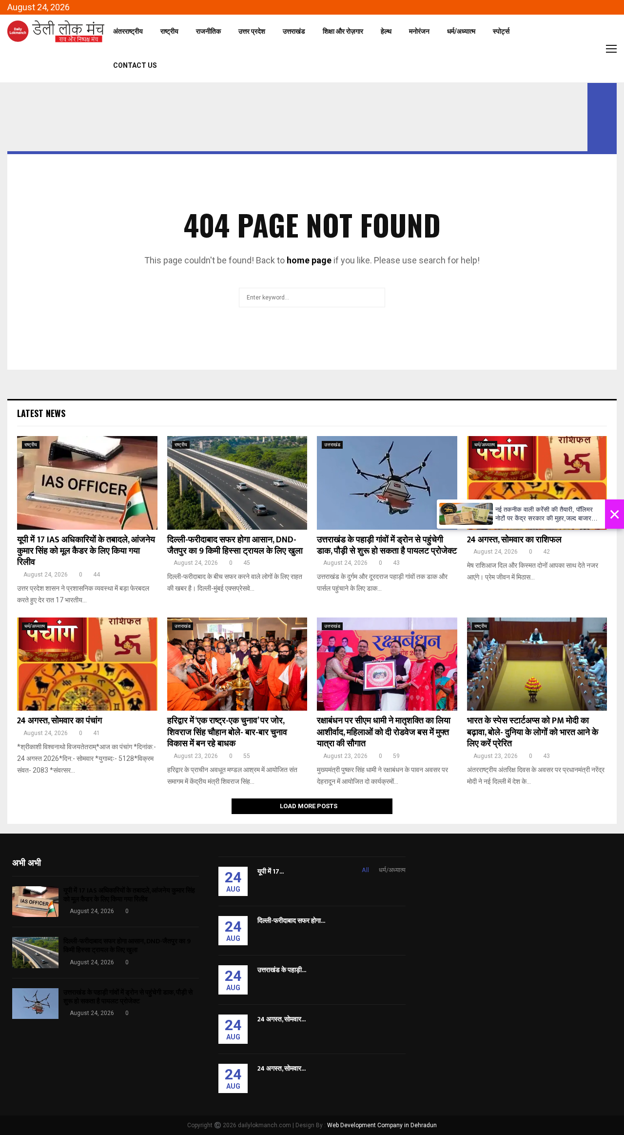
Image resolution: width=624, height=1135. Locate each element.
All (365, 870)
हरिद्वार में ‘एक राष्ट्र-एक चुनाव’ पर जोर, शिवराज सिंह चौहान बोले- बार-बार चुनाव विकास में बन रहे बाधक (227, 732)
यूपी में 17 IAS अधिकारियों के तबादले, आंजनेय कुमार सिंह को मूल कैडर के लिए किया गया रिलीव (86, 551)
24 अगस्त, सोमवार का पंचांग (59, 721)
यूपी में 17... (270, 871)
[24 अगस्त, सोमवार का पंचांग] (87, 664)
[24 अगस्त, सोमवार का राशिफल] (537, 483)
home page (309, 260)
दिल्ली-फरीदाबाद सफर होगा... (291, 920)
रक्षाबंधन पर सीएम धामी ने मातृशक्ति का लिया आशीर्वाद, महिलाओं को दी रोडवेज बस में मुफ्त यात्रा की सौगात (383, 732)
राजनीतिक (208, 31)
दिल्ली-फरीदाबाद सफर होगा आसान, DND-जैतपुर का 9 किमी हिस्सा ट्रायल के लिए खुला (235, 545)
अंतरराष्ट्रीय (128, 31)
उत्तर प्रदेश (251, 31)
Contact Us (135, 65)
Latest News (41, 413)
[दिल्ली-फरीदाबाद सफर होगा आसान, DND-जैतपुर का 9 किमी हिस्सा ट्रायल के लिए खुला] (237, 483)
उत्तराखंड (294, 31)
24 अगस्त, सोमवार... (281, 1019)
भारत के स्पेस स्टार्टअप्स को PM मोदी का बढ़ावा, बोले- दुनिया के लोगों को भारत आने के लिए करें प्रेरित (532, 732)
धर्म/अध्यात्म (461, 31)
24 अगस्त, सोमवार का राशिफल (514, 540)
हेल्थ (386, 31)
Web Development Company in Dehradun (382, 1125)
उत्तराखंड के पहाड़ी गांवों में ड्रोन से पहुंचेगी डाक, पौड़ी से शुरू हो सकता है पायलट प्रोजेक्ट (387, 545)
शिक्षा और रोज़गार (343, 31)
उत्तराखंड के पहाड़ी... (281, 970)
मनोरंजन (419, 31)
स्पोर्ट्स (501, 31)
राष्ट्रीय (169, 31)
